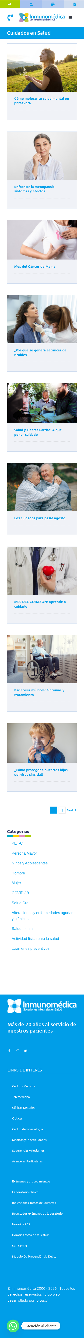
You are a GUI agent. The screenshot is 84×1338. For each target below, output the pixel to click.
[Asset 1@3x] (41, 14)
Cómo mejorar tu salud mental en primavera (41, 100)
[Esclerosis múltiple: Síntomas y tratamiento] (42, 659)
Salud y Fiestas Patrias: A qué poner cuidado (38, 432)
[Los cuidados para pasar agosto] (42, 487)
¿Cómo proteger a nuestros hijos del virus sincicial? (41, 772)
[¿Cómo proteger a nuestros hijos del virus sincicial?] (42, 743)
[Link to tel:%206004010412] (10, 17)
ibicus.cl (41, 1300)
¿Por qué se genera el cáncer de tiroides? (40, 352)
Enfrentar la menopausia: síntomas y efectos (35, 189)
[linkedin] (25, 1050)
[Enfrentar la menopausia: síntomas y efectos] (42, 156)
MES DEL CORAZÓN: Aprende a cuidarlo (40, 604)
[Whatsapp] (13, 1326)
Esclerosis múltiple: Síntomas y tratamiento (39, 692)
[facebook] (9, 1050)
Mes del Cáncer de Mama (34, 266)
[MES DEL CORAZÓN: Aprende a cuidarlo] (42, 571)
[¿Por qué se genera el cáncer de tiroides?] (42, 319)
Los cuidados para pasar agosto (39, 518)
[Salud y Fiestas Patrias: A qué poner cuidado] (42, 403)
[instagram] (17, 1050)
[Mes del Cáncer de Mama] (42, 240)
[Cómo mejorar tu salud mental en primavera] (42, 68)
